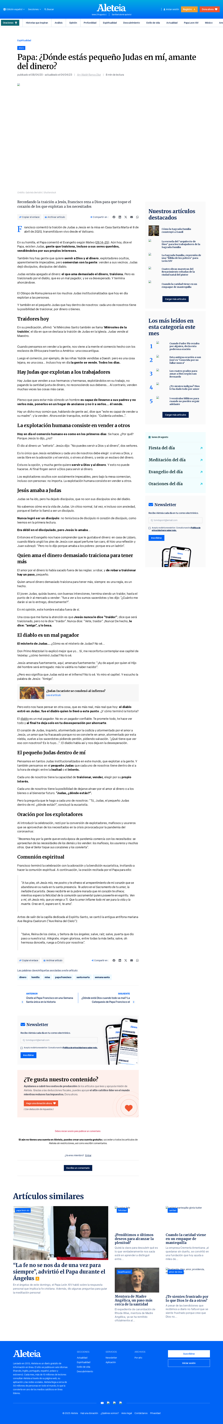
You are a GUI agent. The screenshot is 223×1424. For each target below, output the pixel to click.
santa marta (83, 977)
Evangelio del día (166, 471)
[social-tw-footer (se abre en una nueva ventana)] (114, 1403)
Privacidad (155, 1413)
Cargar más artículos (175, 299)
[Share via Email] (131, 217)
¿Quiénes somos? (110, 1413)
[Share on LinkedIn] (120, 217)
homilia (36, 977)
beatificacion (124, 1271)
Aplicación (111, 1362)
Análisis (59, 22)
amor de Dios (175, 1271)
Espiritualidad (110, 22)
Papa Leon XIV (191, 22)
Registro (187, 9)
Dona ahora (208, 9)
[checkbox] (22, 1048)
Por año (138, 1357)
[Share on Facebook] (114, 217)
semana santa (102, 977)
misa (47, 977)
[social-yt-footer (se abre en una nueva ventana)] (102, 1403)
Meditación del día (167, 459)
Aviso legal (126, 1413)
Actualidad (171, 22)
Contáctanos (141, 1413)
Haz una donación (89, 1413)
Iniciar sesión (172, 9)
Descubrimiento (131, 22)
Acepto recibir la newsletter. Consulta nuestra (61, 1047)
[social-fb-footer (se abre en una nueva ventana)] (108, 1403)
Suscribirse (189, 1353)
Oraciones (8, 22)
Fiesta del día (162, 447)
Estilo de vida (153, 22)
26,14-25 (102, 242)
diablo (25, 719)
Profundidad (90, 22)
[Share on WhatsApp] (137, 217)
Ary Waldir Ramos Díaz (89, 74)
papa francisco (63, 977)
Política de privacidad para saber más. (80, 1047)
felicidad (122, 1210)
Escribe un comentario (78, 1167)
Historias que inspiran (37, 22)
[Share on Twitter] (125, 217)
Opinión (73, 22)
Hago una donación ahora (39, 1103)
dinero (22, 977)
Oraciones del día (166, 483)
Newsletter (111, 1357)
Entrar (88, 1155)
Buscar (50, 9)
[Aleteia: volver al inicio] (111, 7)
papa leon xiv (22, 1210)
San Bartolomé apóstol (121, 14)
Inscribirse (28, 1055)
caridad (172, 1210)
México (209, 22)
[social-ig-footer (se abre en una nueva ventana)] (120, 1403)
